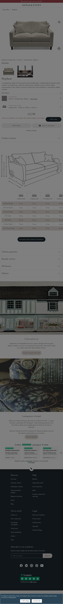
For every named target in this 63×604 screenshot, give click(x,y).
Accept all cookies (37, 600)
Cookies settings (25, 600)
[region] (31, 599)
